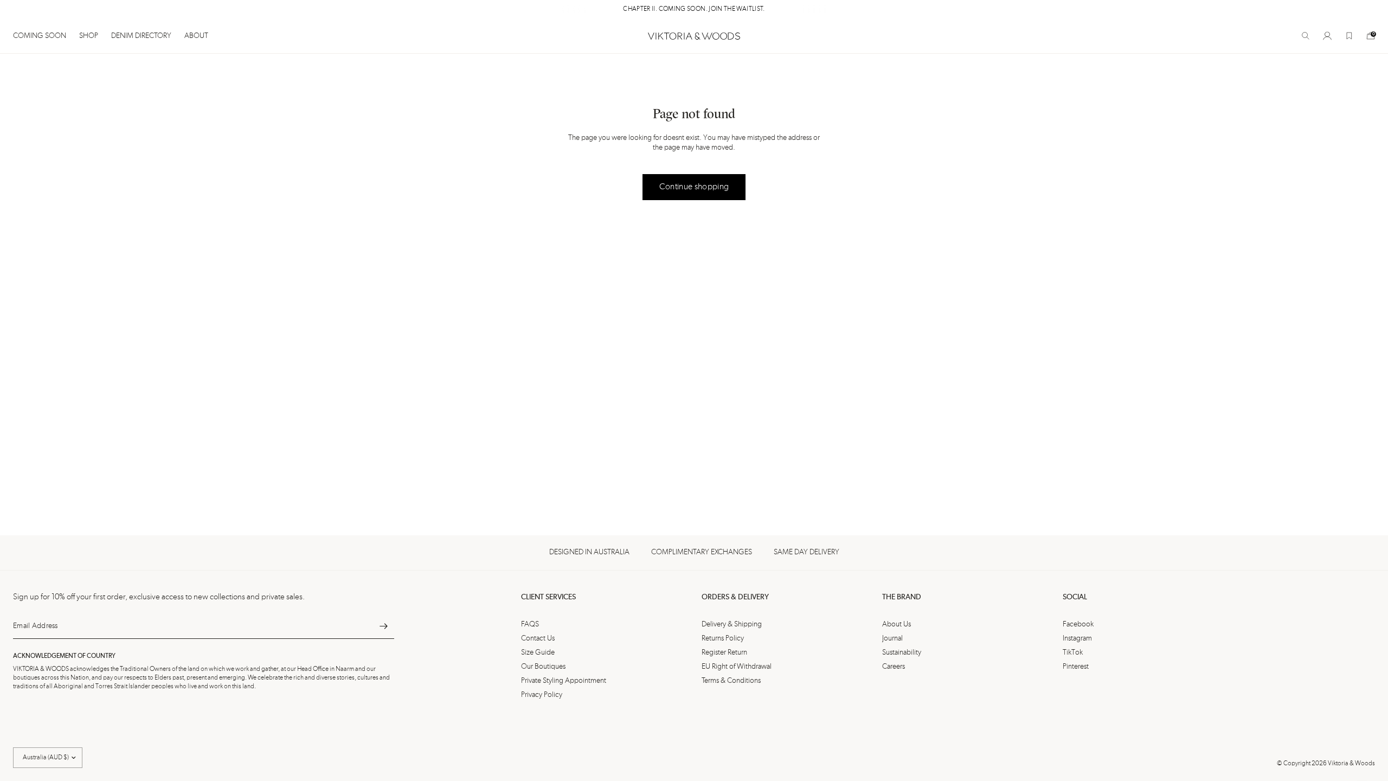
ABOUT (196, 36)
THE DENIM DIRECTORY (708, 9)
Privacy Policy (541, 695)
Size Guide (538, 652)
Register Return (724, 652)
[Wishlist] (1349, 36)
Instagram (1077, 638)
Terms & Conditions (731, 680)
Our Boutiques (543, 666)
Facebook (1078, 624)
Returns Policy (723, 638)
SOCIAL (1075, 597)
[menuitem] (43, 36)
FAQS (530, 624)
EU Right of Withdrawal (737, 666)
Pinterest (1076, 666)
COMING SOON (39, 36)
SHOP (88, 36)
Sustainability (901, 652)
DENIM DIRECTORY (141, 36)
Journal (892, 638)
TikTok (1073, 652)
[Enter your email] (383, 626)
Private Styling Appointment (563, 680)
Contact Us (538, 638)
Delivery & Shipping (732, 624)
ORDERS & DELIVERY (735, 597)
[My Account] (1327, 36)
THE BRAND (901, 597)
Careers (893, 666)
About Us (896, 624)
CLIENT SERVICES (548, 597)
